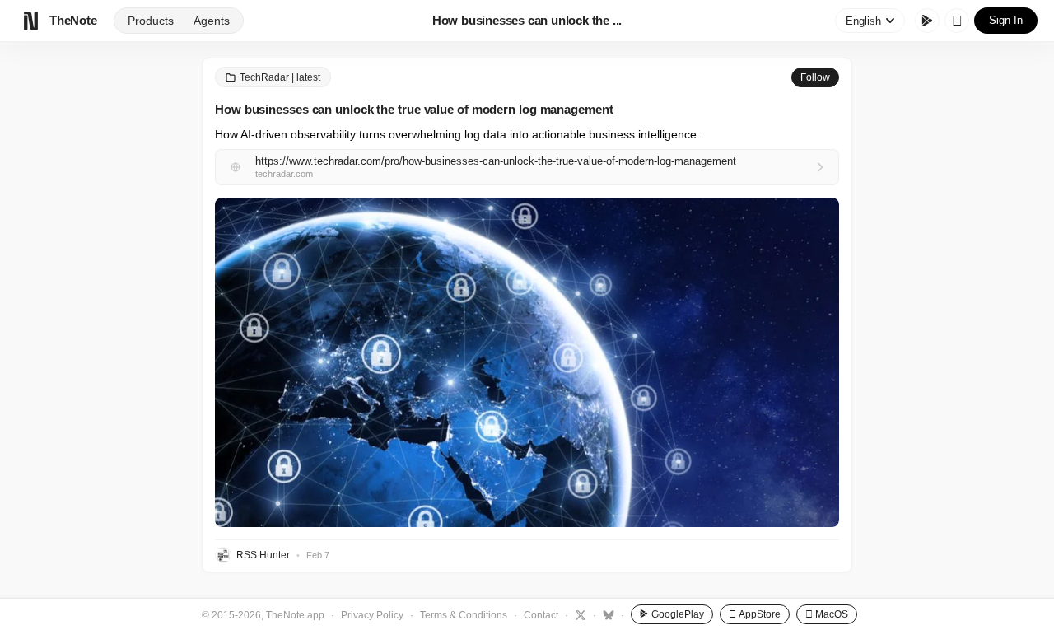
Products (151, 20)
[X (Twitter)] (578, 614)
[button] (527, 362)
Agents (212, 20)
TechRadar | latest (280, 77)
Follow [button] (815, 77)
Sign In (1006, 20)
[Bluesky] (606, 614)
